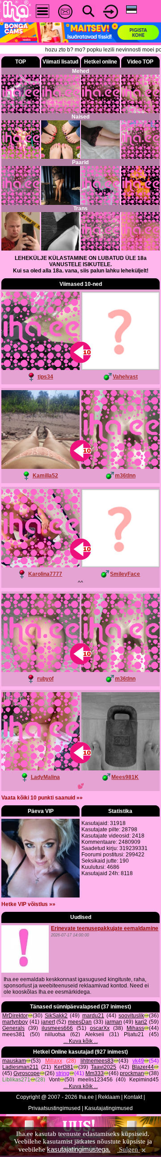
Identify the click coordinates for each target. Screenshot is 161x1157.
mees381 (13, 1034)
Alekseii (94, 1034)
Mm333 (94, 1073)
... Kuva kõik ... (81, 1041)
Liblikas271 (16, 1079)
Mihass (135, 1028)
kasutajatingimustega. (78, 1149)
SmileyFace (125, 574)
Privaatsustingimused (54, 1108)
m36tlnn (125, 475)
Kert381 (63, 1067)
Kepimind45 (144, 1079)
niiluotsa (55, 1034)
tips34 (45, 377)
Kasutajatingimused (109, 1108)
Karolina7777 (45, 574)
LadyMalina (45, 777)
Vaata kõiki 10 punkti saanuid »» (42, 798)
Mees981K (125, 777)
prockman (132, 1073)
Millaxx (53, 1061)
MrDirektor (15, 1015)
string (62, 1073)
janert (48, 1022)
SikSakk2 (56, 1015)
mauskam (14, 1061)
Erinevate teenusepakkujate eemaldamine (104, 928)
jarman (113, 1022)
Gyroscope (26, 1073)
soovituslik (131, 1015)
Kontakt (133, 1097)
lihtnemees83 (97, 1061)
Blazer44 (143, 1067)
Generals (13, 1028)
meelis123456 (95, 1079)
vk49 (138, 1061)
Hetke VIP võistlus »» (28, 904)
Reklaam (109, 1097)
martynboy (15, 1022)
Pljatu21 (134, 1034)
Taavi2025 (103, 1067)
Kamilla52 (45, 475)
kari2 (141, 1022)
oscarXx (100, 1028)
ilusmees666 (57, 1028)
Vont (54, 1079)
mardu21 (93, 1015)
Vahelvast (125, 377)
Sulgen (128, 1149)
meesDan (80, 1022)
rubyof (45, 679)
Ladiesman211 (20, 1067)
